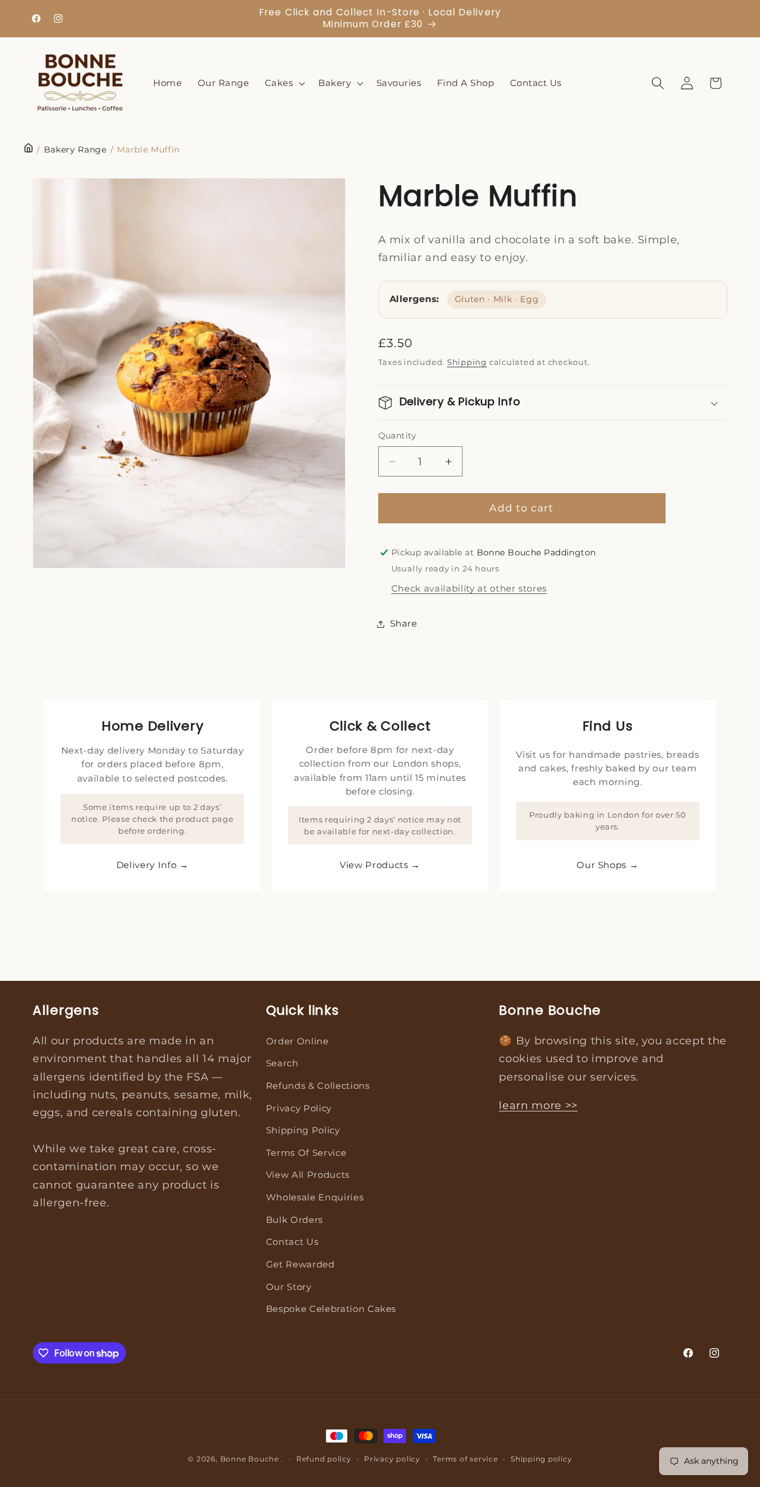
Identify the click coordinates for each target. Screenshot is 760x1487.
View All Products (308, 1174)
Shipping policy (541, 1458)
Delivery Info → (152, 864)
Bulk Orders (294, 1219)
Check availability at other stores (469, 589)
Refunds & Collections (318, 1085)
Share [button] (403, 623)
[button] (284, 83)
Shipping (467, 362)
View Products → (380, 864)
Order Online (297, 1041)
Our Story (289, 1286)
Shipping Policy (303, 1130)
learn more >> (538, 1105)
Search (282, 1063)
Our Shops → (607, 864)
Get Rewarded (300, 1264)
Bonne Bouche (249, 1458)
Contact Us (292, 1241)
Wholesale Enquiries (315, 1197)
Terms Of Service (306, 1152)
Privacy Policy (299, 1108)
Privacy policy (392, 1458)
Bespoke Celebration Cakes (331, 1308)
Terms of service (465, 1458)
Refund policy (324, 1458)
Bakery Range (75, 149)
